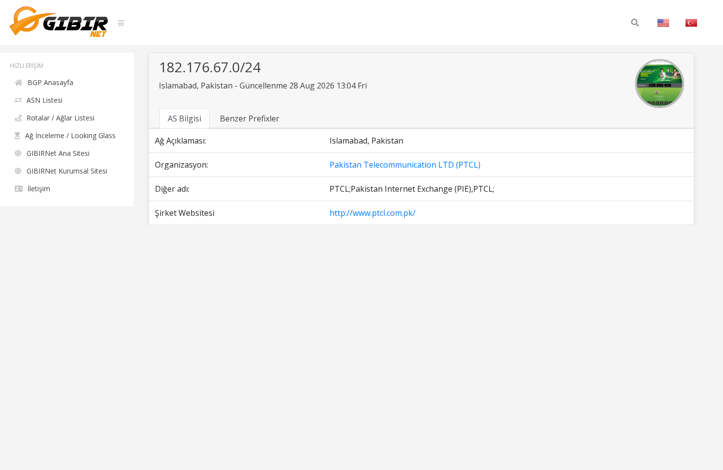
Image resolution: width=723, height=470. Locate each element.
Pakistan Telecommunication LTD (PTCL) (405, 164)
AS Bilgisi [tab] (184, 118)
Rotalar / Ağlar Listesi (60, 117)
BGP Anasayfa (50, 82)
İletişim (39, 188)
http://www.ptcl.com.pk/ (373, 212)
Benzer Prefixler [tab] (249, 118)
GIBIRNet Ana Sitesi (58, 153)
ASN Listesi (44, 100)
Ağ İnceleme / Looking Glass (70, 135)
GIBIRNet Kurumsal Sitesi (67, 171)
